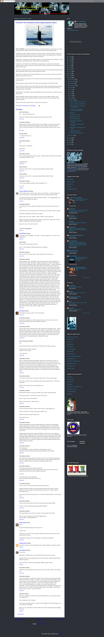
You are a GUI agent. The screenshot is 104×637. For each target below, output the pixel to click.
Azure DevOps (72, 236)
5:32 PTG (21, 498)
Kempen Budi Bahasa (75, 118)
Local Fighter (22, 550)
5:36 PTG (21, 519)
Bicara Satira (70, 379)
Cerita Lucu (70, 341)
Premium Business (24, 191)
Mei (71, 93)
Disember (72, 79)
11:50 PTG (21, 171)
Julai (71, 89)
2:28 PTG (21, 419)
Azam (70, 301)
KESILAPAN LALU (73, 217)
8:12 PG (21, 201)
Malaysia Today (71, 181)
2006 (70, 144)
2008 (70, 140)
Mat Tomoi (69, 384)
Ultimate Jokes (70, 368)
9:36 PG (21, 239)
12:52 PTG (21, 355)
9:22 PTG (21, 540)
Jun (71, 91)
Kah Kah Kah (70, 351)
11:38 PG (21, 590)
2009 (70, 138)
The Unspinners (73, 241)
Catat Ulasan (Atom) (42, 623)
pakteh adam (22, 522)
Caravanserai (72, 285)
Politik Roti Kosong (71, 389)
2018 (70, 61)
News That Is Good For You (73, 361)
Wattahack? (70, 393)
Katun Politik (70, 381)
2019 (70, 59)
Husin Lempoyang (80, 21)
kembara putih (22, 543)
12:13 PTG (21, 323)
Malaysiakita (70, 184)
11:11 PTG (21, 150)
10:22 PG (21, 573)
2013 (70, 71)
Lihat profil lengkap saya (73, 30)
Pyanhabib (71, 308)
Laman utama (40, 619)
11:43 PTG (21, 163)
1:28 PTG (21, 373)
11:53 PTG (21, 178)
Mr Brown (71, 221)
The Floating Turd (71, 391)
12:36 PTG (21, 338)
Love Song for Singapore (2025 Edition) (77, 222)
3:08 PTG (21, 443)
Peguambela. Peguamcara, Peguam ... (76, 121)
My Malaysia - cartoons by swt (74, 386)
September (73, 85)
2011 (70, 75)
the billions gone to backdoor (75, 287)
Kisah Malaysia (70, 353)
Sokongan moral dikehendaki (76, 132)
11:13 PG (21, 256)
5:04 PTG (21, 480)
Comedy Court (70, 344)
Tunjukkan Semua (86, 277)
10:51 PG (21, 249)
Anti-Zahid (21, 310)
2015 (70, 67)
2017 (70, 63)
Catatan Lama (59, 619)
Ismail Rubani (22, 233)
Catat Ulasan (21, 614)
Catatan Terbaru (20, 619)
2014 (70, 69)
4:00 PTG (21, 453)
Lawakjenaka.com (71, 358)
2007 (70, 142)
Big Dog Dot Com (73, 250)
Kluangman (72, 215)
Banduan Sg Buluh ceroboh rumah (78, 103)
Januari (72, 135)
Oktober (72, 83)
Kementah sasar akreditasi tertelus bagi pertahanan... (76, 110)
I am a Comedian (71, 349)
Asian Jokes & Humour (72, 337)
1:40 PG (21, 547)
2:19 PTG (21, 403)
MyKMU (69, 186)
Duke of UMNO (72, 256)
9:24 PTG (21, 130)
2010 (70, 77)
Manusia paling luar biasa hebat (77, 101)
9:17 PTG (21, 119)
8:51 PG (21, 564)
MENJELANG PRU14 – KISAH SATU (77, 292)
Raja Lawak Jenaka (71, 363)
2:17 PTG (21, 387)
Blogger (60, 633)
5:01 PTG (21, 463)
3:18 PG (21, 611)
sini (76, 167)
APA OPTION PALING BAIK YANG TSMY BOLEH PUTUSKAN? (81, 259)
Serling (71, 291)
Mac (71, 98)
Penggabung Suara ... (72, 189)
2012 (70, 73)
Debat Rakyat (70, 179)
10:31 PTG (21, 137)
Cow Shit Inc (70, 346)
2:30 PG (21, 188)
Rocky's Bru (72, 208)
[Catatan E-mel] (39, 105)
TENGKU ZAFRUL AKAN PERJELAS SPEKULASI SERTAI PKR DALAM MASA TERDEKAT (78, 230)
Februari (72, 100)
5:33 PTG (21, 508)
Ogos (71, 87)
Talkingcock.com (71, 366)
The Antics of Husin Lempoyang (77, 267)
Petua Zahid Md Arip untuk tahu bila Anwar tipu (77, 106)
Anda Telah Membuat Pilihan (76, 235)
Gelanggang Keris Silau (75, 297)
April (71, 95)
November (72, 81)
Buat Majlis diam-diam (75, 116)
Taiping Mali (72, 227)
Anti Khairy (69, 377)
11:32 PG (21, 307)
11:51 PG (21, 314)
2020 (70, 56)
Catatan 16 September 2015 (75, 309)
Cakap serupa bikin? (73, 251)
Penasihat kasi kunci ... (75, 114)
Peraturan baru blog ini (75, 130)
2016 (70, 65)
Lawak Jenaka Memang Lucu (74, 356)
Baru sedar (72, 112)
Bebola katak (70, 339)
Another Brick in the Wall (75, 197)
